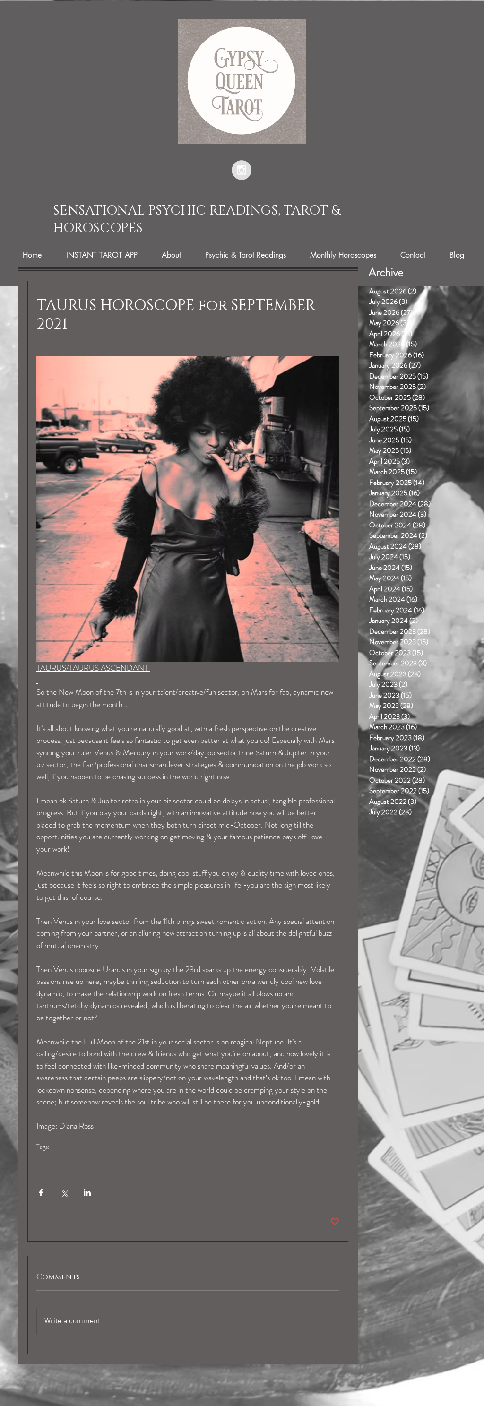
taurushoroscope (62, 1161)
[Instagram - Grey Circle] (241, 170)
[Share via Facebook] (40, 1192)
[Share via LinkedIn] (87, 1192)
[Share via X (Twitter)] (64, 1192)
